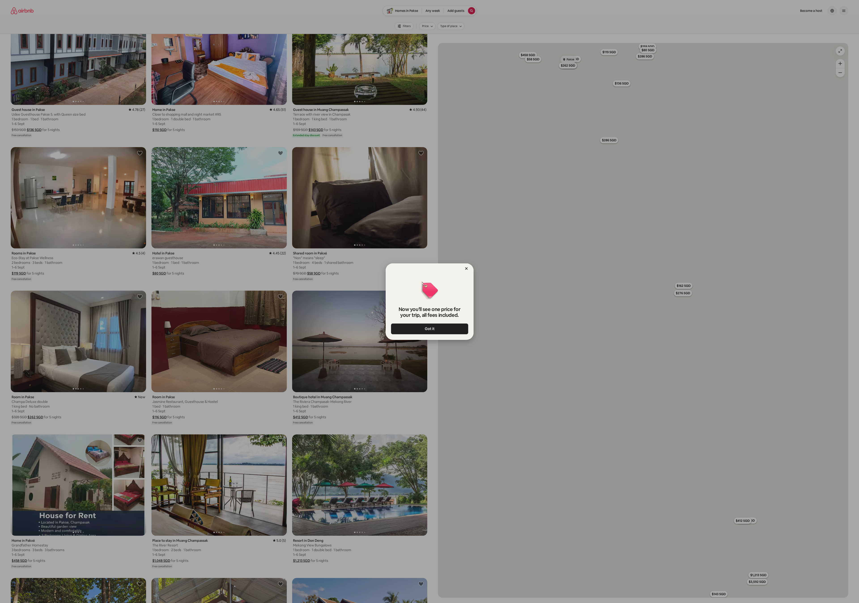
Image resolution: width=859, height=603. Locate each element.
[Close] (466, 268)
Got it (429, 328)
